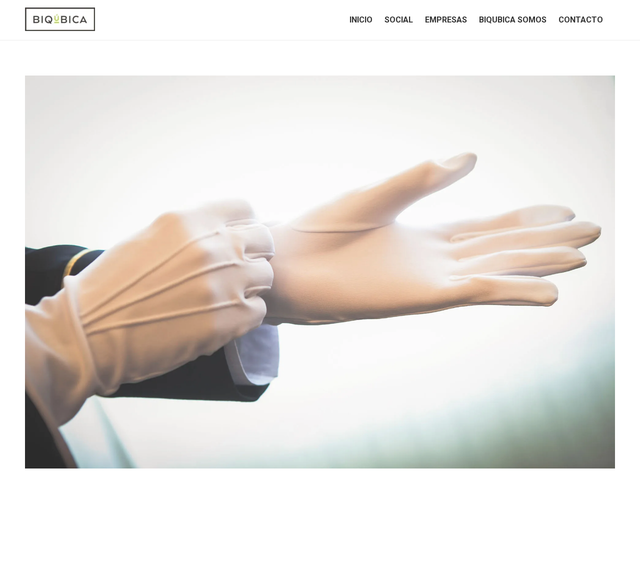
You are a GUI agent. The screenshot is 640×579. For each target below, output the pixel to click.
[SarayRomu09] (320, 272)
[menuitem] (361, 20)
